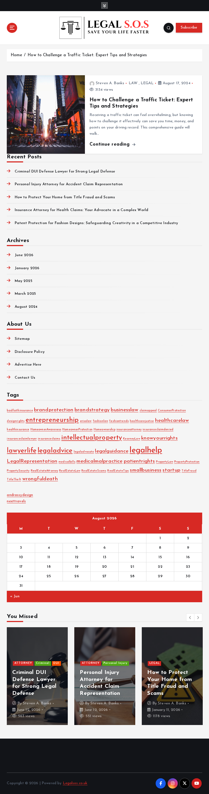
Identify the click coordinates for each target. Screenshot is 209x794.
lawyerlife (21, 451)
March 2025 (25, 294)
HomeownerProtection (77, 429)
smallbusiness (145, 470)
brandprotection (53, 410)
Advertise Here (28, 364)
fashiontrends (119, 421)
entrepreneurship (52, 420)
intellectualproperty (91, 438)
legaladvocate (84, 451)
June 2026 (24, 255)
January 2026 (27, 268)
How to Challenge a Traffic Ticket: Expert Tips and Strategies (87, 55)
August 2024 (26, 307)
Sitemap (22, 339)
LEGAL (147, 83)
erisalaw (86, 421)
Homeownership (104, 429)
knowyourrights (159, 438)
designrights (15, 421)
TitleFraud (189, 470)
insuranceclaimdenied (158, 429)
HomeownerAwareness (45, 429)
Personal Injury (115, 663)
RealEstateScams (93, 470)
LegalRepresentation (32, 461)
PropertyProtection (186, 461)
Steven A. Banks (110, 83)
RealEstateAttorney (44, 470)
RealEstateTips (118, 470)
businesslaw (125, 410)
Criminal (43, 663)
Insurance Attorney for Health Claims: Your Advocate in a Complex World (81, 210)
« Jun (15, 596)
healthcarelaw (172, 420)
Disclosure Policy (29, 352)
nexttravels (16, 501)
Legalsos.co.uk (75, 783)
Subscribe (189, 27)
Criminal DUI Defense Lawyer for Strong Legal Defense (65, 171)
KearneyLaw (131, 438)
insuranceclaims (49, 438)
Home (16, 55)
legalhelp (146, 450)
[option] (37, 676)
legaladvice (55, 451)
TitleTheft (14, 479)
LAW (133, 83)
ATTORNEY (23, 663)
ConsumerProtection (172, 410)
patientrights (139, 461)
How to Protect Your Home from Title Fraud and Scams (65, 197)
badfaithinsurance (20, 410)
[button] (190, 617)
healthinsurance (18, 429)
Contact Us (25, 377)
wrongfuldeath (40, 479)
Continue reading (110, 144)
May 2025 (23, 281)
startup (171, 470)
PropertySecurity (18, 470)
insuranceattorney (129, 429)
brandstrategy (92, 410)
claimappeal (148, 410)
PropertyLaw (164, 461)
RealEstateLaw (69, 470)
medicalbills (67, 461)
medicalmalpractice (99, 461)
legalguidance (111, 451)
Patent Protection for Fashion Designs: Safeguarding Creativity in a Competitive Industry (96, 223)
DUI (56, 663)
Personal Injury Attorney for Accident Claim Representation (69, 184)
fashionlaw (100, 421)
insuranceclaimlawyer (22, 438)
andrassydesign (20, 495)
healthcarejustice (142, 421)
